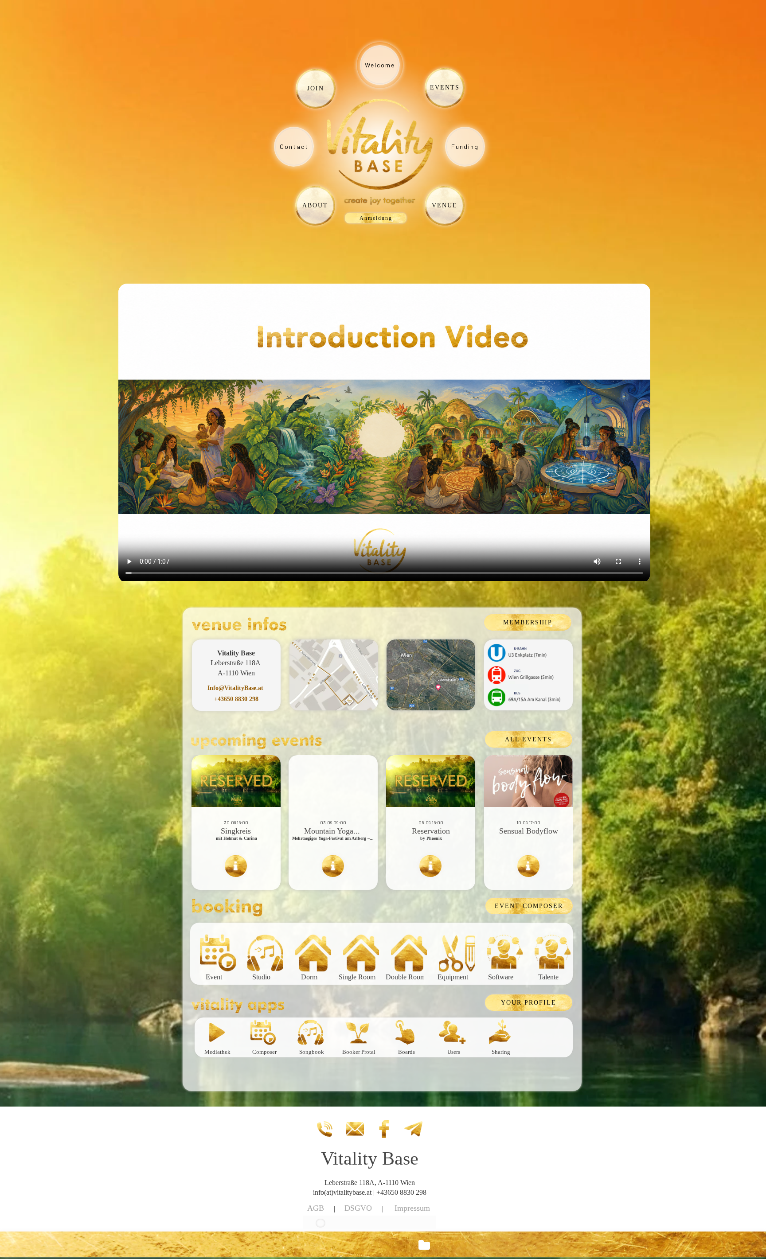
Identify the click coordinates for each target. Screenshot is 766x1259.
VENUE (444, 205)
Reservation (431, 830)
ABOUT (315, 205)
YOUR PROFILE (528, 1002)
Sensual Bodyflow (528, 830)
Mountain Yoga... (333, 830)
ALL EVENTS (528, 739)
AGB (315, 1208)
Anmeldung (376, 218)
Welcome (380, 65)
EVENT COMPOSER (529, 906)
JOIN (315, 88)
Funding (465, 146)
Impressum (412, 1208)
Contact (294, 146)
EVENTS (445, 87)
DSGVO (358, 1208)
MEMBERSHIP (527, 622)
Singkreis (236, 830)
